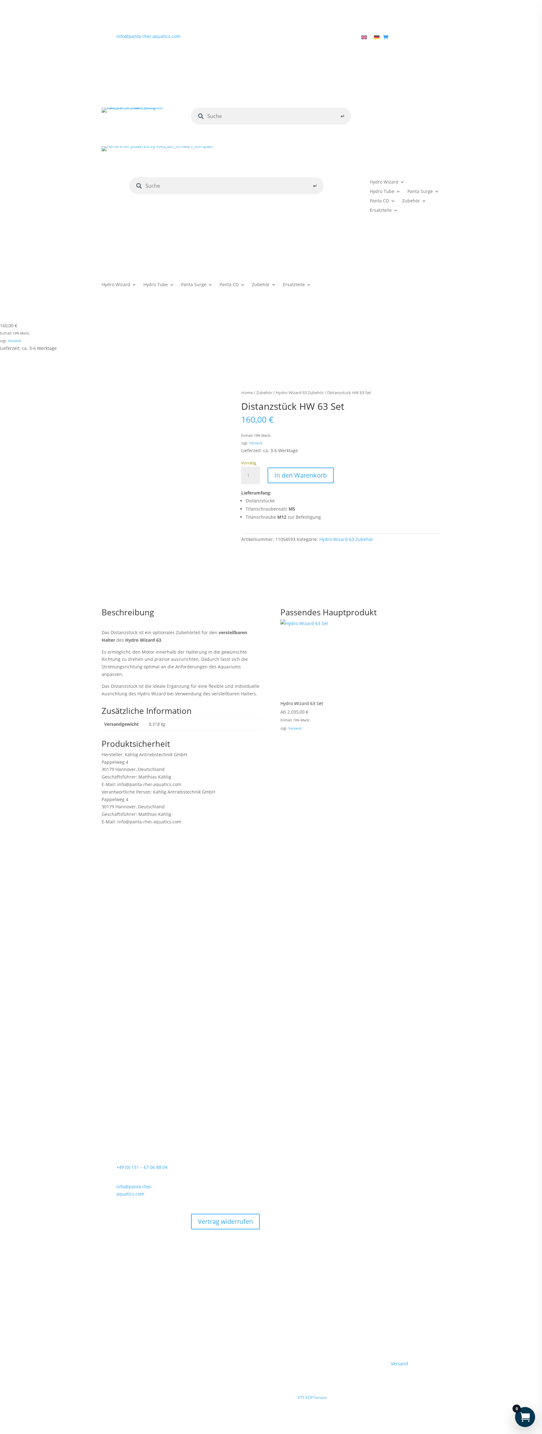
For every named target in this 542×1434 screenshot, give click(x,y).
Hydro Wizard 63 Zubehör (300, 392)
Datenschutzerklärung (158, 1031)
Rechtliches (252, 37)
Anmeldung (402, 112)
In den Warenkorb (300, 475)
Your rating (113, 938)
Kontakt (285, 37)
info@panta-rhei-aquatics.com (148, 36)
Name (110, 990)
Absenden (418, 1065)
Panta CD (379, 201)
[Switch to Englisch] (364, 38)
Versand (14, 340)
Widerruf (200, 1190)
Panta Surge (420, 191)
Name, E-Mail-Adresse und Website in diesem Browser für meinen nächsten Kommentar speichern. (214, 1046)
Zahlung (230, 1162)
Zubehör (411, 201)
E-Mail (110, 1013)
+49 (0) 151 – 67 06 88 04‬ (141, 1167)
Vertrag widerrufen (237, 1190)
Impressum (203, 1162)
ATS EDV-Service (312, 1397)
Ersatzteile (381, 210)
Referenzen (342, 37)
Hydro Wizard (384, 182)
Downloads (311, 37)
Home (227, 37)
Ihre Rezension (119, 946)
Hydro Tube (382, 191)
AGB (219, 1171)
